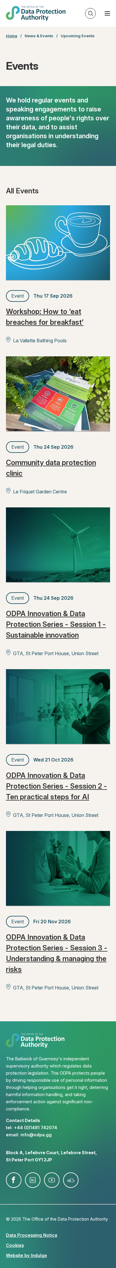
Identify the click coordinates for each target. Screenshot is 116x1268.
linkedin (32, 1180)
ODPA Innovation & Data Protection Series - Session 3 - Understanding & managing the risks (56, 953)
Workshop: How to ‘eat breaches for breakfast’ (45, 317)
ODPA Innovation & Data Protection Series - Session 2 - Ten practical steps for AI (56, 786)
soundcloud (71, 1180)
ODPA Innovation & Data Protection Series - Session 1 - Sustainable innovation (56, 624)
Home (11, 35)
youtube (51, 1180)
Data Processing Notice (31, 1235)
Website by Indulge (26, 1255)
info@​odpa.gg (36, 1134)
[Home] (35, 13)
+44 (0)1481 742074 (35, 1127)
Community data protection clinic (51, 468)
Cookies (15, 1245)
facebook (13, 1180)
